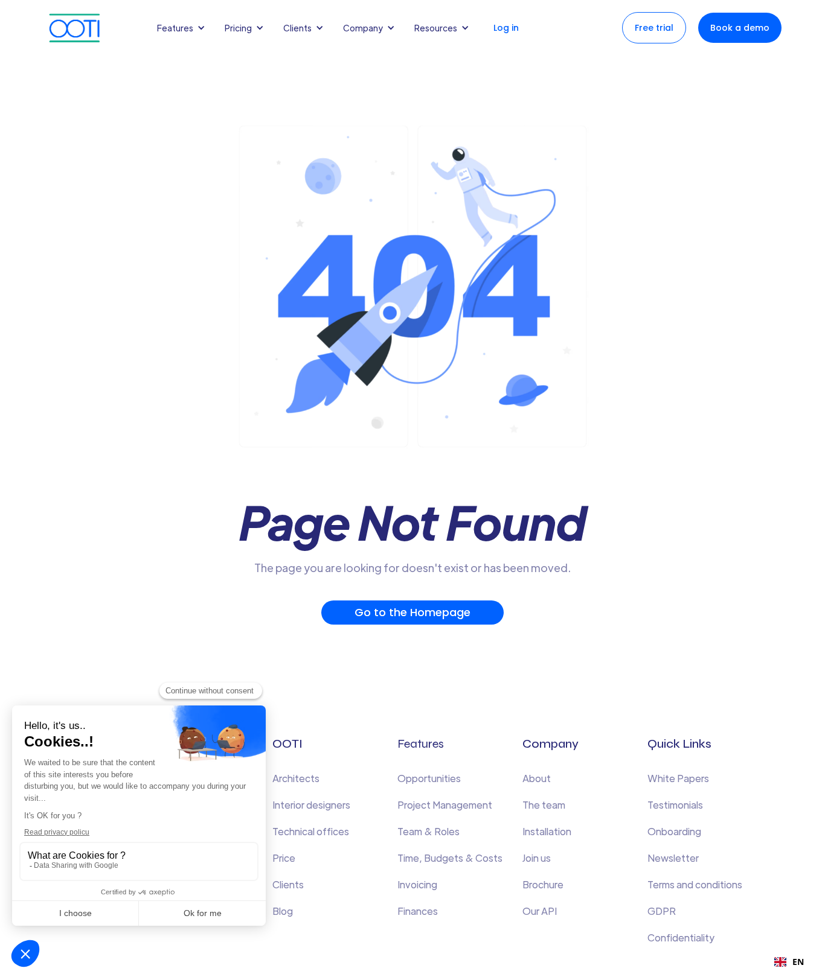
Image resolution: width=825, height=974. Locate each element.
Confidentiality (680, 937)
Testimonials (675, 804)
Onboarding (674, 831)
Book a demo (739, 28)
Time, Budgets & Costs (449, 857)
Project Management (444, 804)
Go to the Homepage (412, 612)
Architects (295, 778)
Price (283, 857)
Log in (506, 28)
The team (543, 804)
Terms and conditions (694, 884)
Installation (546, 831)
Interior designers (311, 804)
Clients (288, 884)
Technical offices (310, 831)
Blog (282, 911)
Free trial (654, 28)
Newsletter (673, 857)
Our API (539, 911)
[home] (86, 28)
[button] (183, 27)
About (536, 778)
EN (798, 961)
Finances (417, 911)
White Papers (678, 778)
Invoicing (417, 884)
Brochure (542, 884)
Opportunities (429, 778)
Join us (536, 857)
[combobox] (789, 962)
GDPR (661, 911)
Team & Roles (428, 831)
